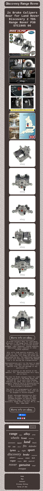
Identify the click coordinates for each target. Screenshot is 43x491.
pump (33, 434)
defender (32, 446)
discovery (14, 454)
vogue (13, 460)
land (27, 442)
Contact (22, 481)
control (31, 461)
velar (14, 447)
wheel (12, 458)
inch (33, 458)
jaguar (19, 443)
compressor (20, 458)
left (9, 446)
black (34, 443)
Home (22, 476)
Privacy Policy (22, 484)
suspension (34, 455)
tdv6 (25, 461)
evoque (22, 468)
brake (26, 454)
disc (19, 451)
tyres (13, 450)
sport (31, 450)
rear (34, 465)
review (31, 438)
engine (20, 461)
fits (25, 446)
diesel (20, 435)
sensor (27, 458)
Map (22, 479)
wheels (15, 437)
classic (19, 447)
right (24, 450)
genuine (24, 465)
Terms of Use (22, 487)
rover (13, 464)
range (13, 433)
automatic (11, 443)
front (24, 438)
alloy (27, 433)
